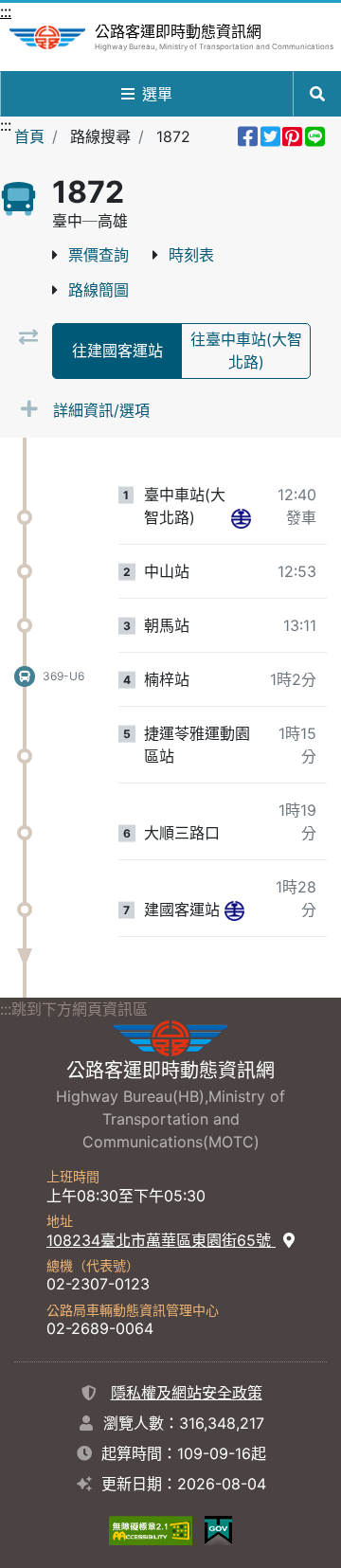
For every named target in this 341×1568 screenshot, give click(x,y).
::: (5, 11)
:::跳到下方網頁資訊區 (74, 1009)
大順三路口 (182, 832)
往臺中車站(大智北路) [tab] (246, 350)
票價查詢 (98, 254)
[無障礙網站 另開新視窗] (150, 1529)
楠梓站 (166, 679)
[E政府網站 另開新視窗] (218, 1529)
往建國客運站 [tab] (117, 350)
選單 (157, 93)
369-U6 (63, 676)
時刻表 (191, 254)
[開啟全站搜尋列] (317, 94)
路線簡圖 (98, 289)
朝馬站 (166, 625)
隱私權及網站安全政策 (186, 1392)
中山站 (166, 571)
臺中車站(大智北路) (184, 506)
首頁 (29, 136)
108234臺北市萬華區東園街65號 (161, 1240)
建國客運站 (182, 909)
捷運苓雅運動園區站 (197, 745)
